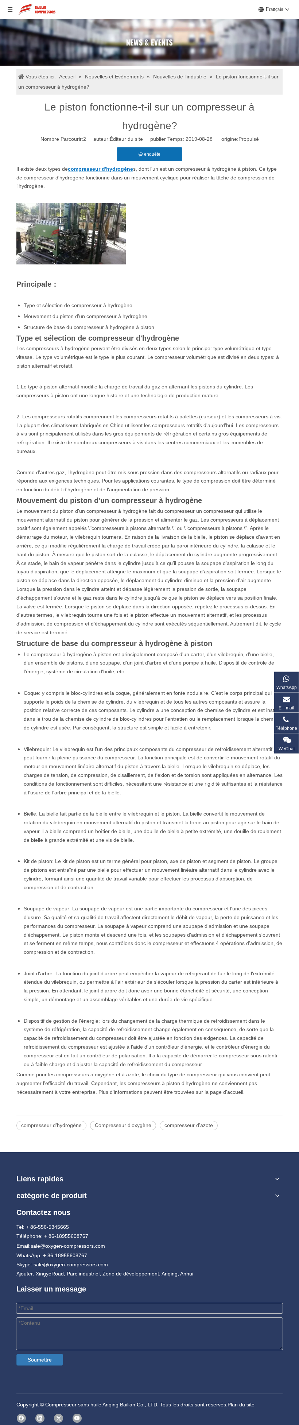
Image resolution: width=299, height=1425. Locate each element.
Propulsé (248, 139)
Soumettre (40, 1360)
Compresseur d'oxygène (123, 1125)
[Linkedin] (39, 1418)
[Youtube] (77, 1418)
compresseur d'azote (188, 1125)
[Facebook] (21, 1418)
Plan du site (241, 1404)
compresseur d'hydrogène (51, 1125)
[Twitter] (58, 1418)
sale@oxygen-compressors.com (68, 1246)
